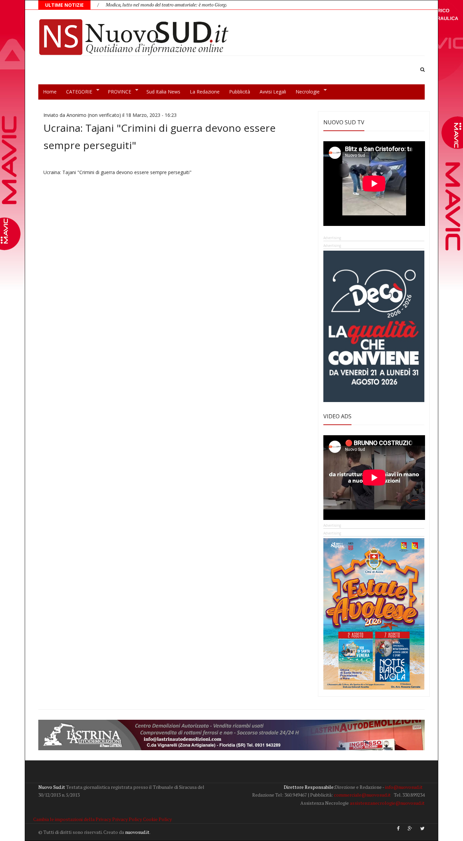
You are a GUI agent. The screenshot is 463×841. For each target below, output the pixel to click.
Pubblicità (239, 91)
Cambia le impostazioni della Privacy (72, 819)
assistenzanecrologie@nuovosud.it (387, 803)
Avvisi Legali (273, 91)
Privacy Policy (127, 819)
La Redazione (205, 91)
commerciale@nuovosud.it (362, 795)
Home (50, 91)
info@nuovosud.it (404, 787)
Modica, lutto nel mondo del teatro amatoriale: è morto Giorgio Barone (149, 4)
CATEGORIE (76, 91)
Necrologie (305, 91)
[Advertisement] (175, 223)
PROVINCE (117, 91)
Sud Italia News (163, 91)
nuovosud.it (137, 832)
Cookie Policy (157, 819)
